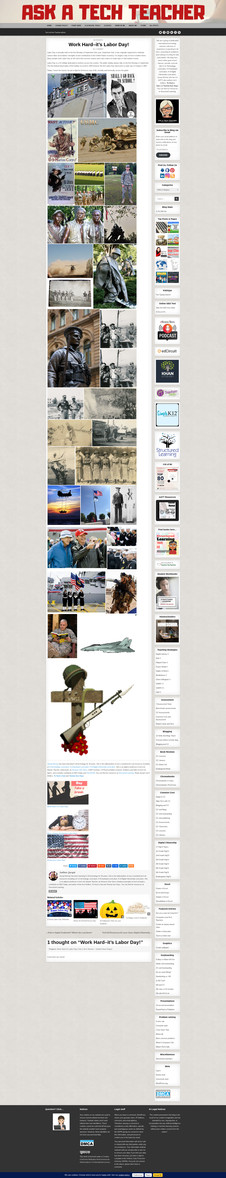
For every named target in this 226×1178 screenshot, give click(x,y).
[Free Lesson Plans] (161, 253)
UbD (157, 692)
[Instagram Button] (175, 32)
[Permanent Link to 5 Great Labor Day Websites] (59, 908)
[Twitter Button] (160, 32)
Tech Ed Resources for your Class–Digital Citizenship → (127, 933)
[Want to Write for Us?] (161, 228)
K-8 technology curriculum (59, 767)
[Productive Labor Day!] (68, 857)
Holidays (99, 40)
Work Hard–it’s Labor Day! (99, 44)
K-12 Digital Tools (92, 25)
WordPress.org (162, 1083)
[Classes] (173, 253)
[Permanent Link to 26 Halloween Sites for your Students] (112, 909)
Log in (158, 1071)
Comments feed (162, 1079)
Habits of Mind (161, 671)
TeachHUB (90, 773)
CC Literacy (160, 760)
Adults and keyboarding (165, 964)
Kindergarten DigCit (163, 877)
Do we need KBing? (163, 972)
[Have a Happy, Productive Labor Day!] (68, 831)
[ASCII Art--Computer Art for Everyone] (173, 265)
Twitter (74, 866)
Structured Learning (163, 1059)
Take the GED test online (165, 308)
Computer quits (162, 1026)
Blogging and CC (162, 744)
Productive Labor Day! (56, 860)
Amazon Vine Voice (79, 770)
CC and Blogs (161, 810)
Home (49, 25)
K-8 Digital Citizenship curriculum (102, 767)
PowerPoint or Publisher (165, 1009)
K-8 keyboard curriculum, (79, 767)
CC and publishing (163, 818)
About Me (133, 25)
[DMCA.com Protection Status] (163, 1097)
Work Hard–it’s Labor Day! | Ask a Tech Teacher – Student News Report (84, 949)
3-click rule (160, 1021)
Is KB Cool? (160, 981)
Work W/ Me (120, 25)
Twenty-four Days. (76, 776)
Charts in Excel (162, 888)
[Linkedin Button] (171, 32)
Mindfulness (160, 675)
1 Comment (99, 49)
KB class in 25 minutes (165, 989)
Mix (132, 866)
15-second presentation (165, 1005)
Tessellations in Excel (164, 901)
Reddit (102, 866)
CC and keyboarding (164, 814)
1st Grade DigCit (162, 851)
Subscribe (163, 155)
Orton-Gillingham (162, 679)
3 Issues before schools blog (167, 740)
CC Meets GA (161, 765)
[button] (77, 95)
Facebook (83, 866)
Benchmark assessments (166, 708)
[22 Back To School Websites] (173, 278)
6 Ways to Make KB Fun (165, 959)
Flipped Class (161, 662)
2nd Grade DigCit (162, 855)
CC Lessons (161, 756)
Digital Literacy (161, 654)
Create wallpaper (162, 948)
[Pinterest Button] (167, 32)
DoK (157, 658)
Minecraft (159, 1034)
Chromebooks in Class (165, 781)
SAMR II (159, 688)
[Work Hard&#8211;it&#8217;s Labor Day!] (68, 804)
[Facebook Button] (164, 32)
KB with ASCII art (162, 993)
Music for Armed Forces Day (85, 921)
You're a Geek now (163, 936)
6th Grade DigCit (162, 872)
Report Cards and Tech (165, 724)
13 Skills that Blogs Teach (166, 736)
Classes (107, 25)
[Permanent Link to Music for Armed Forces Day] (86, 909)
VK (109, 866)
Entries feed (160, 1075)
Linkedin (124, 866)
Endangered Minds (163, 769)
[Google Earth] (161, 265)
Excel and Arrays (162, 893)
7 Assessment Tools (164, 704)
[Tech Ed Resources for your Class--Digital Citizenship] (161, 278)
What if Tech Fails (163, 1047)
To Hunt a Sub (59, 776)
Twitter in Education (163, 931)
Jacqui (71, 872)
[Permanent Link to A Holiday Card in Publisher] (138, 907)
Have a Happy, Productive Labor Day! (62, 833)
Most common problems (165, 1038)
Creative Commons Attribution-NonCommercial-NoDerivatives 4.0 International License (95, 1159)
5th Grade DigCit (162, 868)
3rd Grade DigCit (162, 860)
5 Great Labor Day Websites (58, 919)
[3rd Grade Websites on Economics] (161, 240)
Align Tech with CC (163, 801)
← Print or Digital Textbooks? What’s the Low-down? (68, 933)
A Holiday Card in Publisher (136, 918)
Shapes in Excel (162, 897)
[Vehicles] (173, 240)
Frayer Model (161, 667)
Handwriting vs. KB (163, 976)
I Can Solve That (162, 1030)
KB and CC (160, 985)
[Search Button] (179, 32)
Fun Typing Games (163, 295)
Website (53, 891)
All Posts (154, 25)
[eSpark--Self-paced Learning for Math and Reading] (173, 228)
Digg (116, 866)
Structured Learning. (126, 773)
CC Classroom (161, 826)
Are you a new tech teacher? (167, 913)
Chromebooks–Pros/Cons (166, 785)
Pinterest (93, 866)
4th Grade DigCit (162, 864)
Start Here (76, 25)
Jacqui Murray (52, 764)
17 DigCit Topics (162, 847)
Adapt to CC (160, 797)
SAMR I (159, 684)
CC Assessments (163, 713)
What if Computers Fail (165, 1043)
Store (143, 25)
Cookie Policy (61, 25)
